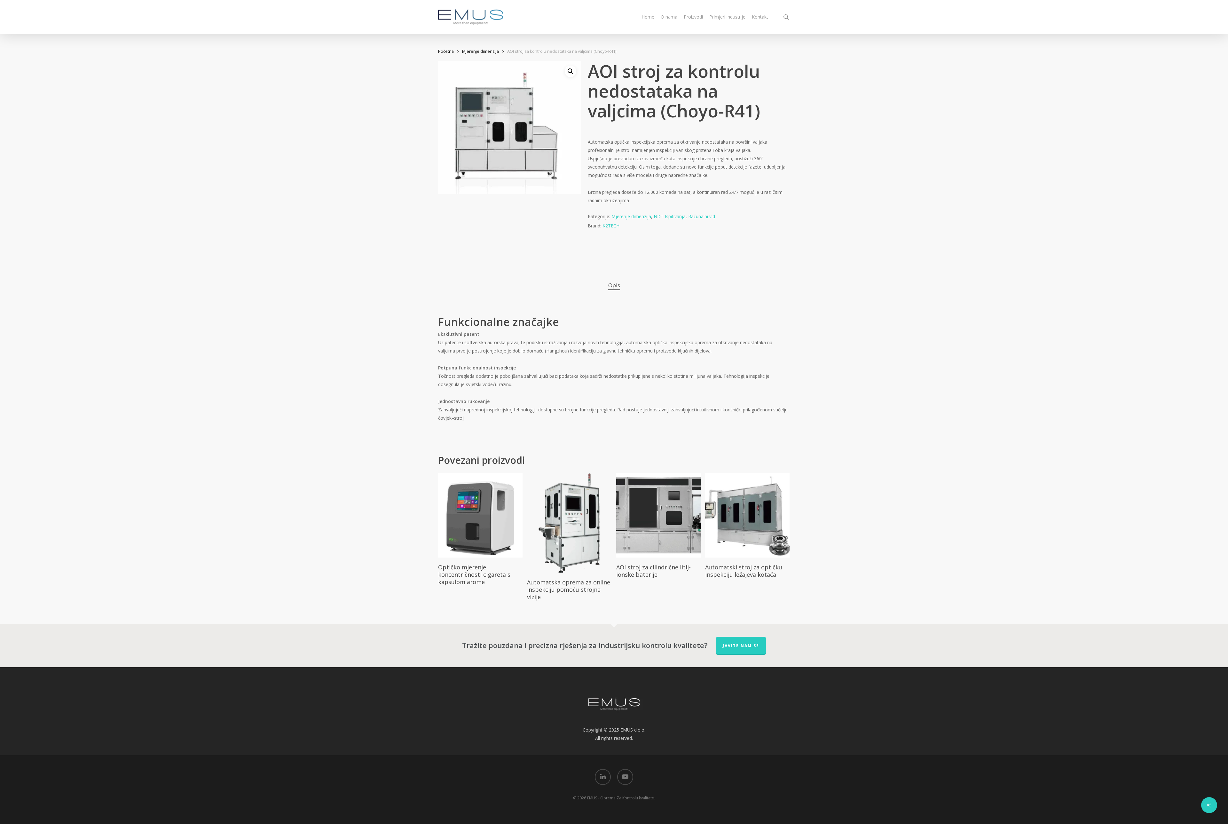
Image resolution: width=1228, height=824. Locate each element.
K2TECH (610, 226)
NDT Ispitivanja (670, 216)
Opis (614, 285)
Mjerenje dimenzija (480, 51)
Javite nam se (741, 645)
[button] (570, 71)
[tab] (614, 285)
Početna (446, 51)
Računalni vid (701, 216)
